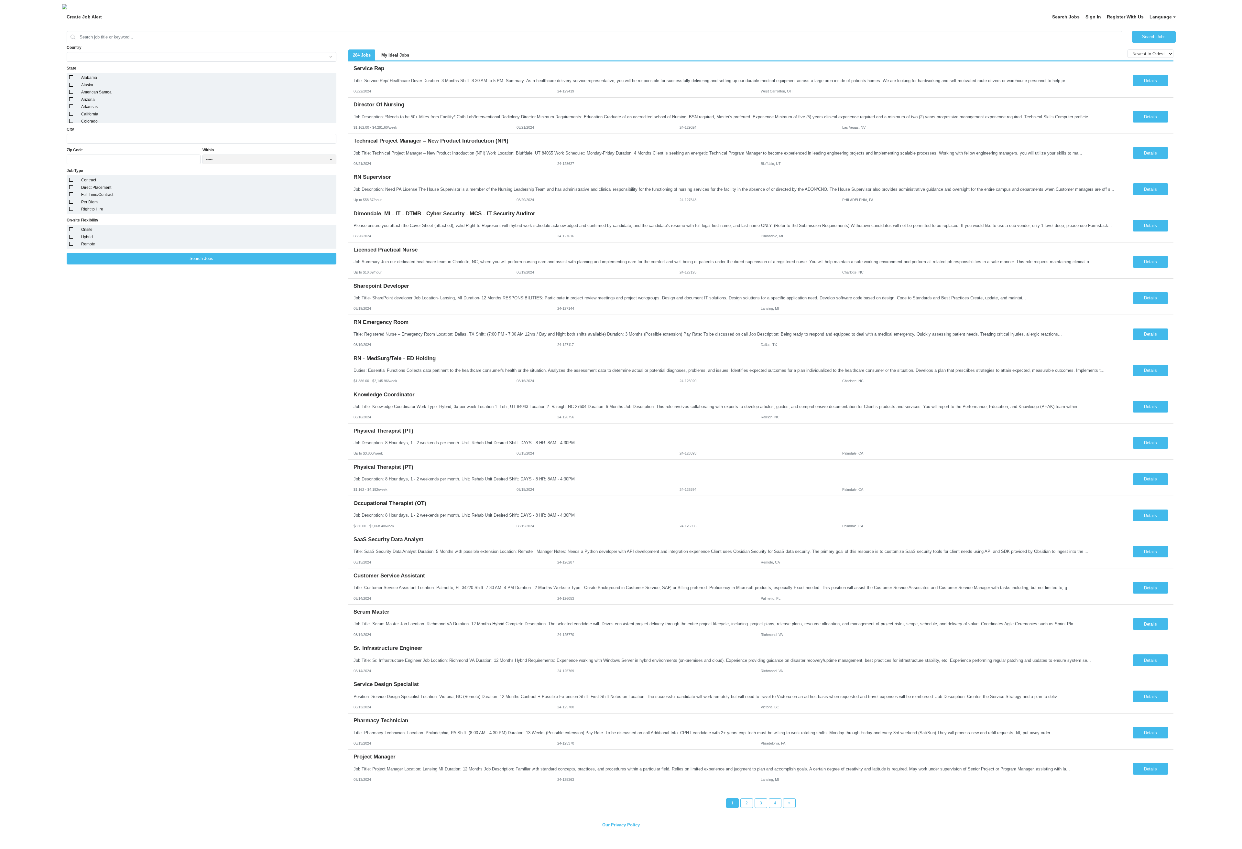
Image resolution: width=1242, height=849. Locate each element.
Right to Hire (92, 209)
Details (1150, 80)
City (70, 129)
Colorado (89, 121)
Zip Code (75, 150)
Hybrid (87, 237)
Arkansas (89, 106)
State (71, 68)
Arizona (88, 99)
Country (74, 47)
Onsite (87, 229)
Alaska (87, 85)
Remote (88, 244)
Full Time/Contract (97, 194)
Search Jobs (1066, 16)
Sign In (1093, 16)
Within (208, 150)
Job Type (75, 170)
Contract (88, 180)
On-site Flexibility (82, 220)
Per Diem (89, 202)
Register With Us (1125, 16)
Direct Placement (96, 187)
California (89, 114)
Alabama (89, 77)
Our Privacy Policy (621, 824)
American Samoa (96, 92)
